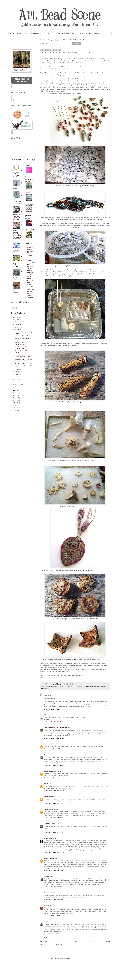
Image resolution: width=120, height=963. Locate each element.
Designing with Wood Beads (23, 336)
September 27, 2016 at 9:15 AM (53, 899)
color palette (30, 287)
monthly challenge (29, 294)
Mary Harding (48, 921)
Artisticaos (28, 192)
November (18, 324)
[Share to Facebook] (71, 684)
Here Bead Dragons (50, 823)
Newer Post (43, 941)
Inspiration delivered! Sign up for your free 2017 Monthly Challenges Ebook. (60, 40)
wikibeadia (30, 297)
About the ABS (63, 33)
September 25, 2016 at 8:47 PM (53, 832)
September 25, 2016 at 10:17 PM (54, 852)
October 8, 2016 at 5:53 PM (52, 916)
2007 (15, 410)
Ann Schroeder (49, 809)
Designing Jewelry (29, 259)
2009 (15, 405)
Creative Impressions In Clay (29, 217)
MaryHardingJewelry (87, 186)
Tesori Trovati (29, 229)
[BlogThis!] (67, 684)
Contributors (47, 33)
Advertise (34, 33)
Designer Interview (29, 255)
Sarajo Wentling (49, 858)
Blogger (68, 958)
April (16, 379)
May (16, 376)
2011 (14, 400)
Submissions (22, 33)
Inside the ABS (31, 270)
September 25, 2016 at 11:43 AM (54, 778)
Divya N (46, 755)
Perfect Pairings (29, 275)
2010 (15, 403)
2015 (15, 390)
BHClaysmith (48, 838)
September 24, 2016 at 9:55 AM (53, 765)
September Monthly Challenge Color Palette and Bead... (24, 355)
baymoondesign (49, 744)
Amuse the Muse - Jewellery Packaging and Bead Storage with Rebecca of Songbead (17, 230)
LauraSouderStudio (50, 771)
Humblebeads (29, 204)
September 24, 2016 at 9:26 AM (53, 749)
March (17, 382)
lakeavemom (48, 796)
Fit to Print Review (30, 267)
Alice (45, 715)
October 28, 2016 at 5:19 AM (52, 934)
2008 (15, 408)
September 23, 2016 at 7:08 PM (53, 722)
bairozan (47, 876)
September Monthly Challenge (24, 363)
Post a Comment (47, 938)
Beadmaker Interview (30, 248)
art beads (29, 284)
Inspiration (30, 272)
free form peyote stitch (51, 686)
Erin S (46, 784)
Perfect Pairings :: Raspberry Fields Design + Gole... (25, 347)
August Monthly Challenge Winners (25, 366)
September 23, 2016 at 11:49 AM (54, 709)
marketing (29, 291)
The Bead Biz (30, 278)
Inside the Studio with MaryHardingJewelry (21, 343)
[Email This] (65, 684)
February (18, 384)
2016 (15, 319)
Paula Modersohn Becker (71, 659)
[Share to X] (69, 684)
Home (12, 33)
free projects (30, 289)
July (16, 371)
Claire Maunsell (93, 619)
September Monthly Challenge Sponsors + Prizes (24, 359)
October (17, 327)
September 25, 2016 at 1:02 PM (53, 803)
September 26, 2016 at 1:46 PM (53, 887)
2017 (15, 317)
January (17, 387)
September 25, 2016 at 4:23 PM (53, 818)
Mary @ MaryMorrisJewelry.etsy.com (55, 727)
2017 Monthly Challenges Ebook (85, 33)
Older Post (107, 941)
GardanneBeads (49, 75)
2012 (15, 398)
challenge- (73, 570)
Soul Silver (28, 177)
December (18, 322)
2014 (15, 392)
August (17, 369)
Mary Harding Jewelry (29, 164)
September (18, 329)
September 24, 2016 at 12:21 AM (54, 738)
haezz (46, 905)
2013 (15, 395)
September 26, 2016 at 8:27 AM (53, 870)
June (16, 374)
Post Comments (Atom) (55, 944)
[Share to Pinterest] (72, 684)
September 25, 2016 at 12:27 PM (54, 790)
